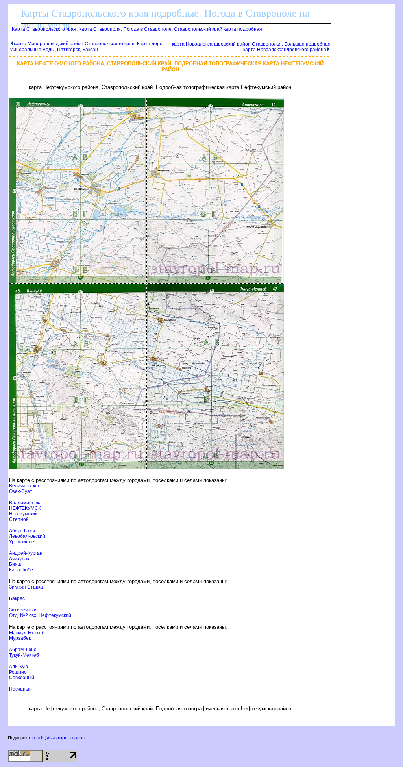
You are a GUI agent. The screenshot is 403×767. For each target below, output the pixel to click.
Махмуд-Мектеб (26, 632)
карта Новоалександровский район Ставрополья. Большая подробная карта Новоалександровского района (251, 46)
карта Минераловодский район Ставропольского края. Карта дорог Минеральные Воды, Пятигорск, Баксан (86, 46)
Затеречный (23, 610)
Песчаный (20, 689)
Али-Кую (18, 666)
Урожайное (21, 542)
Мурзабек (20, 638)
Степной (19, 519)
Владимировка (25, 503)
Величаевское (25, 486)
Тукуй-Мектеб (24, 655)
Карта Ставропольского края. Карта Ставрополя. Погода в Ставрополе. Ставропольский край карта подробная (137, 29)
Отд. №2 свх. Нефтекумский (40, 615)
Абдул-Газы (22, 531)
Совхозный (21, 677)
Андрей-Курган (26, 553)
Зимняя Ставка (26, 587)
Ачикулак (19, 558)
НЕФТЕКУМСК (25, 508)
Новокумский (23, 514)
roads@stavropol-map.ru (58, 738)
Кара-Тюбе (21, 569)
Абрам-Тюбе (23, 649)
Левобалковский (27, 536)
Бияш (15, 564)
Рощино (18, 672)
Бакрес (17, 598)
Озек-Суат (20, 491)
